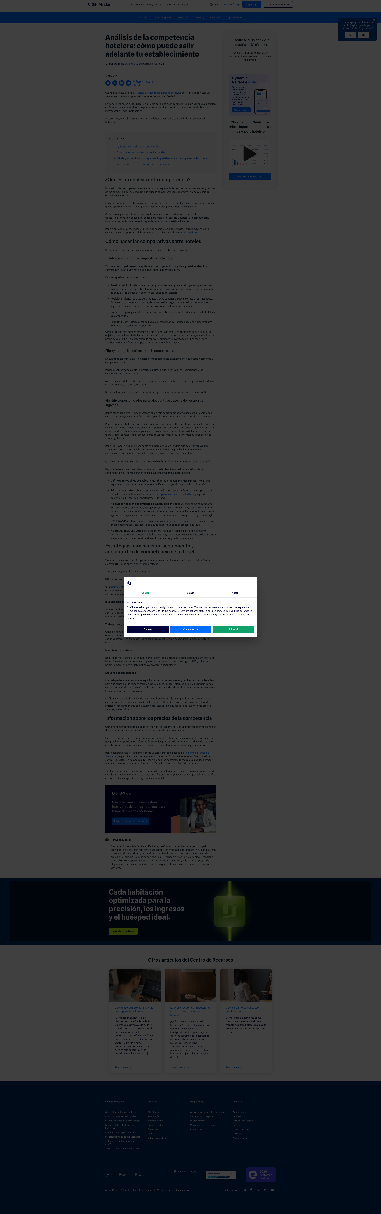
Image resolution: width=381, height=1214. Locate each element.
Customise (188, 629)
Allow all (233, 629)
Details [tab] (190, 593)
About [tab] (235, 593)
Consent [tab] (145, 593)
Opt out (148, 629)
